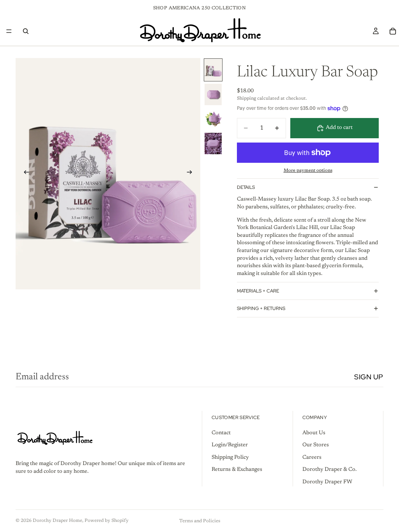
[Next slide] (191, 173)
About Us (313, 432)
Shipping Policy (230, 457)
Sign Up (368, 376)
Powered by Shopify (107, 520)
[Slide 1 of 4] (213, 70)
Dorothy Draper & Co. (329, 469)
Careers (311, 457)
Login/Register (230, 445)
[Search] (25, 31)
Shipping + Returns (261, 308)
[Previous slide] (24, 173)
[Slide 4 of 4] (213, 143)
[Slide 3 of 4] (213, 119)
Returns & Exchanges (237, 469)
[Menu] (9, 31)
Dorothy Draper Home (57, 520)
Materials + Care (258, 291)
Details (246, 187)
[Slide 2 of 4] (213, 94)
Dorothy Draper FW (327, 482)
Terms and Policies (199, 521)
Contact (221, 432)
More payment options (308, 170)
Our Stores (315, 445)
